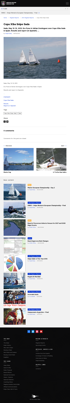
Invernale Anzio (33, 294)
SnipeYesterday (40, 360)
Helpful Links (40, 364)
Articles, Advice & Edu (44, 349)
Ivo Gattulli (32, 296)
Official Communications (10, 387)
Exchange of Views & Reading (44, 356)
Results (6, 103)
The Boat (7, 339)
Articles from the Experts (43, 353)
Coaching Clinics (8, 382)
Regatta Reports (14, 17)
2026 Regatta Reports (34, 202)
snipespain (7, 97)
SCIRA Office (32, 227)
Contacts (38, 368)
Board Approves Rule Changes (38, 241)
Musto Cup (7, 172)
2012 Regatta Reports (28, 17)
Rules (29, 238)
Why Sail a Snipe (8, 347)
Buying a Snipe (8, 350)
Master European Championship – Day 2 (41, 188)
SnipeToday (8, 33)
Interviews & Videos (41, 358)
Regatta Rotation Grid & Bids (12, 384)
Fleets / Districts (8, 377)
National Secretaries (9, 375)
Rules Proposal (8, 370)
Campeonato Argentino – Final (38, 312)
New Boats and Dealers (10, 352)
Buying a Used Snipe (9, 355)
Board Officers (8, 372)
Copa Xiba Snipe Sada (10, 113)
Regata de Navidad (34, 277)
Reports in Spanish (10, 106)
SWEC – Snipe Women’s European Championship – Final (47, 205)
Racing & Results (42, 339)
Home (5, 17)
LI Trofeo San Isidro (59, 172)
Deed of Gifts (7, 367)
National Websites (9, 379)
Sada (20, 113)
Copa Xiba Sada (8, 100)
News (29, 185)
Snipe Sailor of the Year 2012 (37, 259)
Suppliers (6, 357)
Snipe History (7, 345)
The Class (7, 361)
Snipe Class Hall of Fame (10, 389)
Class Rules (7, 365)
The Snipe (6, 343)
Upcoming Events (41, 345)
